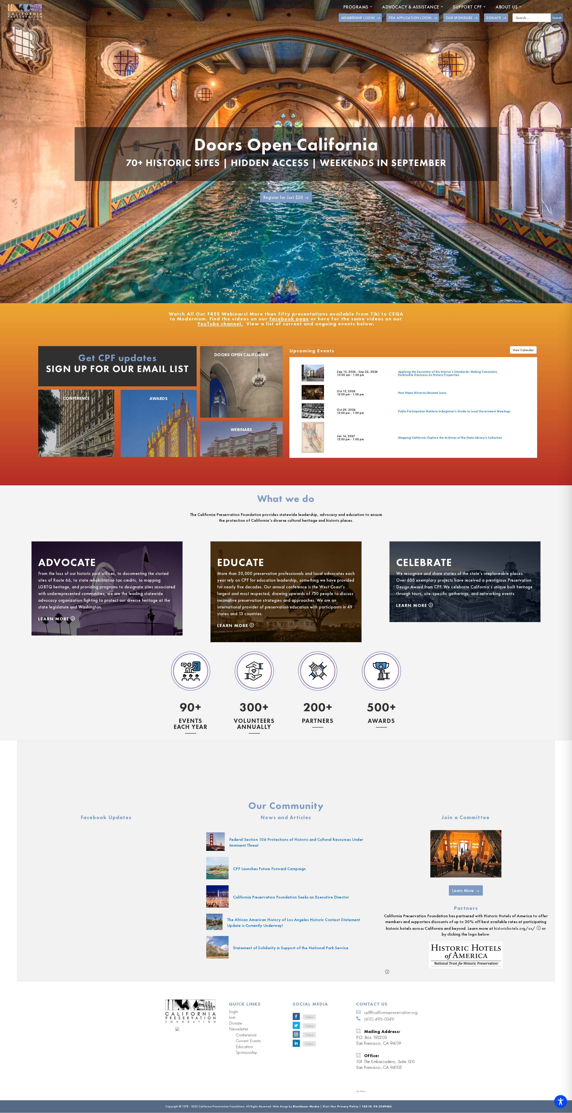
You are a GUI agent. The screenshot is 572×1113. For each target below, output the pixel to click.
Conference (76, 398)
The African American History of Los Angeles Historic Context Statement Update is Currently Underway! (293, 922)
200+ (317, 707)
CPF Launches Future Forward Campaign (269, 868)
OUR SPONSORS (459, 17)
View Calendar (523, 350)
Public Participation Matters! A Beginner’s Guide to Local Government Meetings (454, 411)
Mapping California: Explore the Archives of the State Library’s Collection (450, 438)
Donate (235, 1023)
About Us (506, 7)
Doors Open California (286, 145)
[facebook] (296, 1016)
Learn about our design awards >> (381, 768)
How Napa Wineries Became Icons (422, 393)
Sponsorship (246, 1052)
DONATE (493, 17)
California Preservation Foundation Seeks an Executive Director (291, 897)
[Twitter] (296, 1025)
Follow (309, 1017)
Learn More (53, 619)
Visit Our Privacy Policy (341, 1106)
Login (233, 1011)
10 (303, 294)
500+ (381, 707)
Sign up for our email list (117, 369)
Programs (355, 7)
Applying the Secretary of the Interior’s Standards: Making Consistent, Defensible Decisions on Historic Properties (448, 373)
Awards (158, 398)
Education (244, 1046)
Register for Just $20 (283, 197)
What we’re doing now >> (190, 762)
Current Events (248, 1041)
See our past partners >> (317, 781)
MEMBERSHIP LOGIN (358, 17)
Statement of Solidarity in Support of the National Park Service (291, 948)
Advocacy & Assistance (410, 7)
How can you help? (254, 767)
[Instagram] (296, 1034)
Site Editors (360, 1091)
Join (232, 1017)
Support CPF (467, 7)
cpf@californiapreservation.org (391, 1012)
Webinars (241, 429)
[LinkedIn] (296, 1043)
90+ (191, 707)
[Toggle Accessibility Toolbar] (561, 1102)
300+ (254, 707)
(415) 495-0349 (379, 1019)
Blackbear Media (306, 1106)
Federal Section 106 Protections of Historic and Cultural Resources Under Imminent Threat (296, 842)
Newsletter (238, 1029)
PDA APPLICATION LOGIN (410, 17)
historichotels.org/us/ (514, 928)
